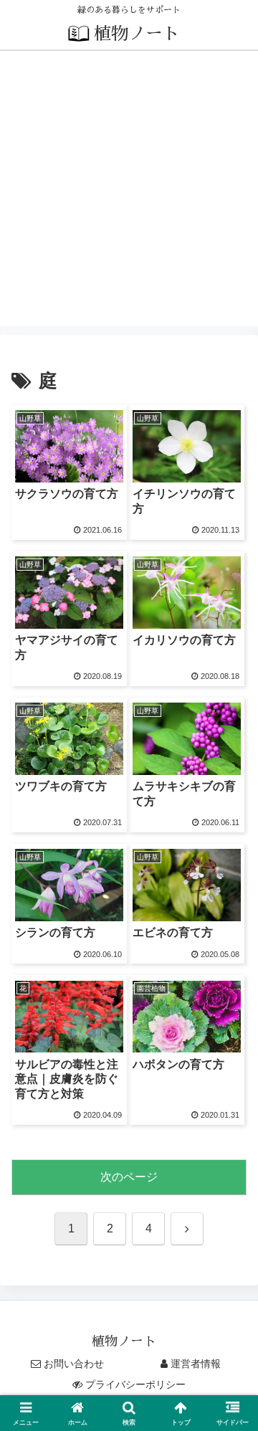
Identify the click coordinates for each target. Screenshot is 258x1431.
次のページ (129, 1177)
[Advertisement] (129, 197)
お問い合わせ (74, 1363)
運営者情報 (196, 1363)
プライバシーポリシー (135, 1384)
